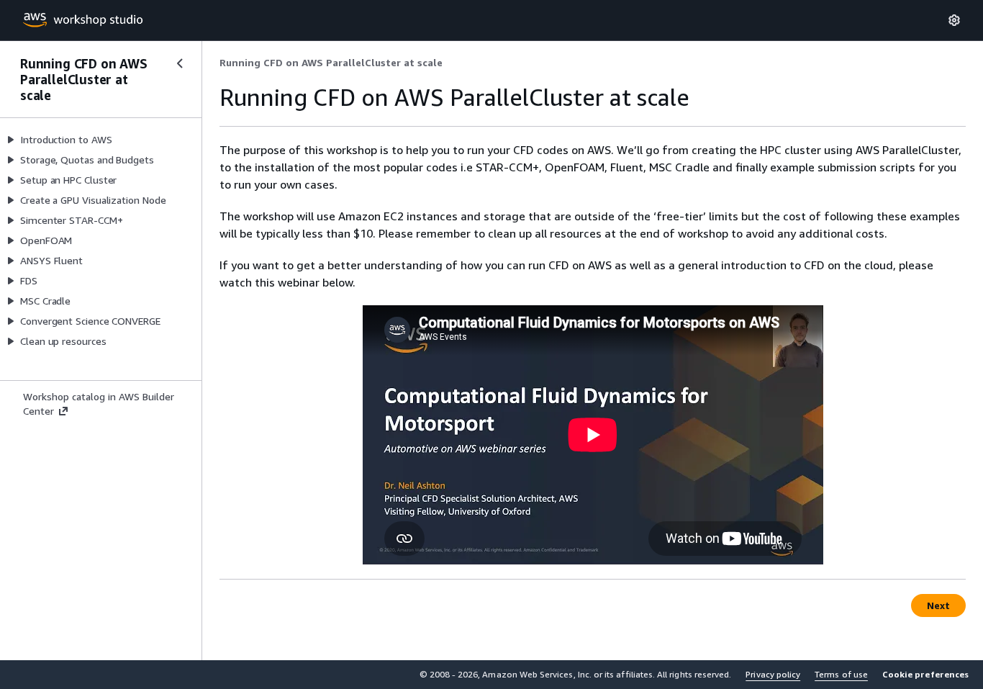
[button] (925, 674)
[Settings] (954, 20)
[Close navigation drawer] (180, 63)
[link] (331, 62)
